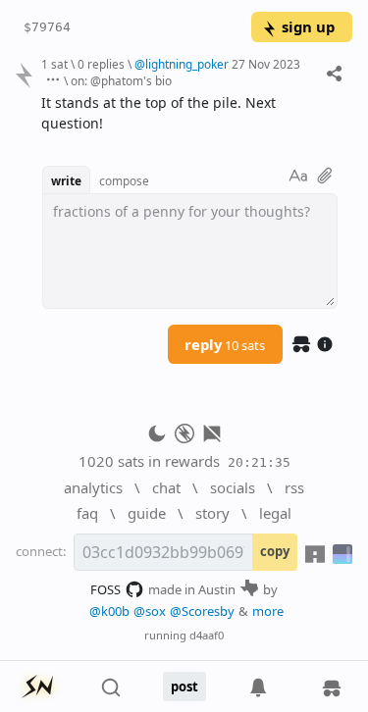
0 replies (101, 64)
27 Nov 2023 (266, 64)
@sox (149, 611)
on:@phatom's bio (121, 80)
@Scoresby (202, 611)
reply (224, 344)
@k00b (109, 611)
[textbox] (189, 113)
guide (147, 513)
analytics (93, 487)
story (212, 513)
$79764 (47, 27)
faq (87, 513)
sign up (308, 26)
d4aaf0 (206, 635)
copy (274, 551)
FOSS (105, 589)
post (184, 686)
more (268, 611)
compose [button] (124, 180)
